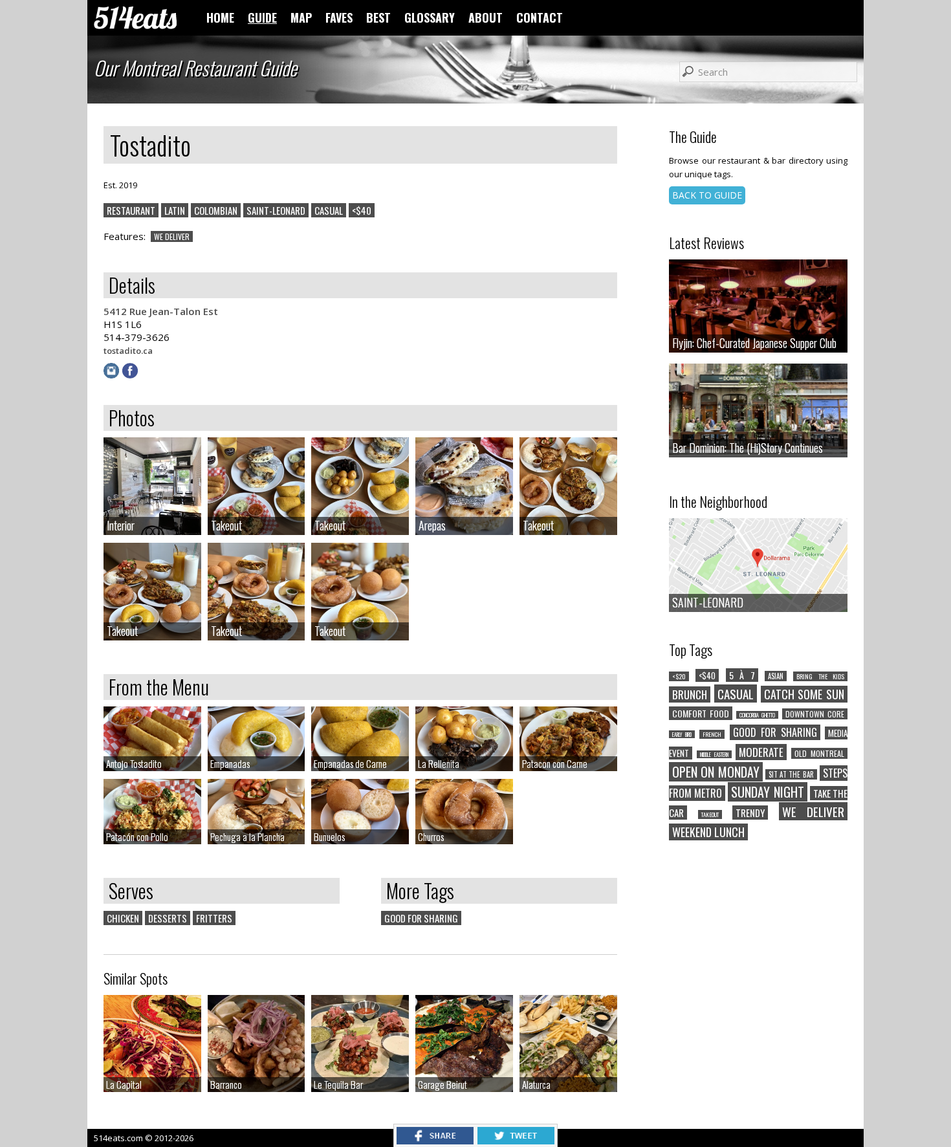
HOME (220, 17)
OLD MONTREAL (819, 753)
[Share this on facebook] (435, 1140)
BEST (378, 17)
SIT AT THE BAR (791, 774)
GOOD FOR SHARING (421, 918)
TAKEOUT (710, 814)
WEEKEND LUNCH (708, 832)
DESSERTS (167, 918)
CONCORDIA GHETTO (757, 715)
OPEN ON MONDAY (716, 771)
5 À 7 (742, 675)
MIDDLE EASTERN (714, 754)
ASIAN (775, 676)
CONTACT (539, 17)
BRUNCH (689, 694)
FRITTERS (214, 918)
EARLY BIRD (682, 734)
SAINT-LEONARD (275, 210)
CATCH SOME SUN (804, 694)
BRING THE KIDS (820, 676)
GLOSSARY (429, 17)
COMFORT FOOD (700, 713)
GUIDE (262, 17)
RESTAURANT (131, 210)
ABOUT (485, 17)
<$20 (679, 676)
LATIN (174, 210)
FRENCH (712, 734)
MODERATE (761, 752)
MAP (301, 17)
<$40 (361, 210)
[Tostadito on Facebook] (131, 374)
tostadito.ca (128, 350)
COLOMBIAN (215, 210)
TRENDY (750, 812)
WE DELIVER (172, 236)
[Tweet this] (516, 1140)
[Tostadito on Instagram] (113, 374)
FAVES (339, 17)
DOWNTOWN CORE (814, 713)
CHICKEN (123, 918)
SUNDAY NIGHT (767, 792)
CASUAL (328, 210)
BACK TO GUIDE (707, 195)
